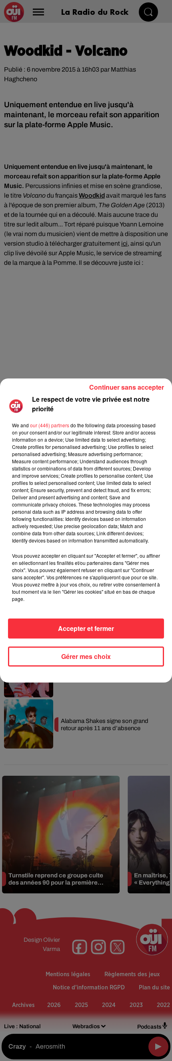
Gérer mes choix (86, 656)
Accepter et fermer (86, 628)
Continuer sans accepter (126, 387)
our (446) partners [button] (49, 425)
